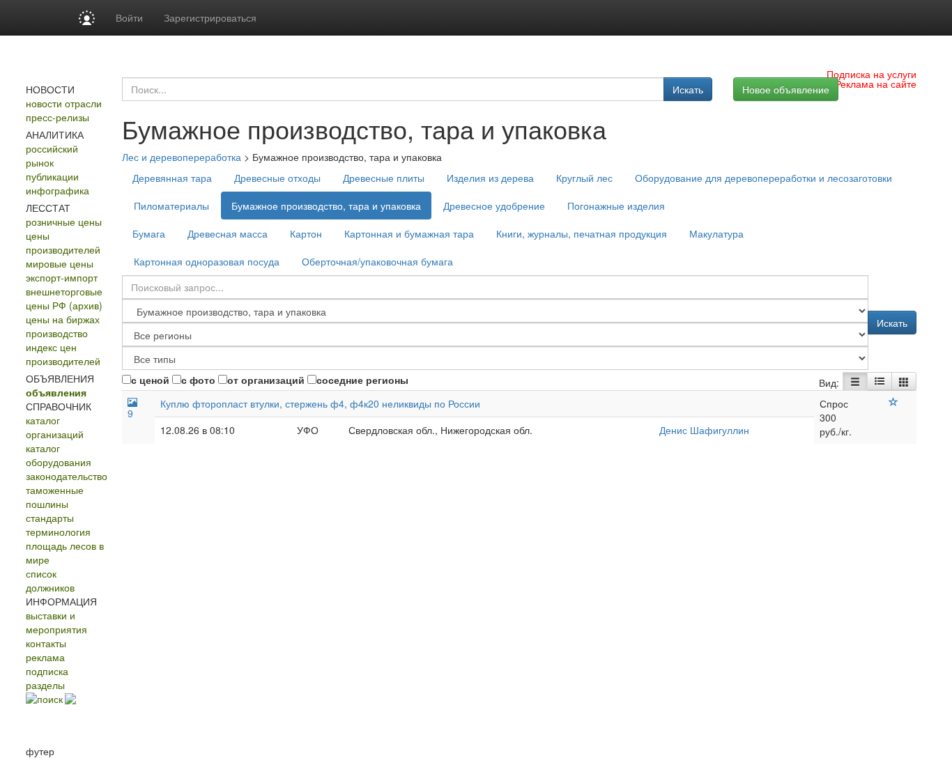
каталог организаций (55, 427)
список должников (50, 580)
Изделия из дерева (490, 178)
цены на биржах (63, 319)
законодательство (66, 476)
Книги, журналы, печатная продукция (581, 233)
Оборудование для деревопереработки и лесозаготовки (763, 178)
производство (57, 333)
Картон (306, 233)
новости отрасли (64, 103)
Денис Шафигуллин (704, 430)
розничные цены (64, 222)
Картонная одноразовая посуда (206, 261)
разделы (45, 685)
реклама (45, 657)
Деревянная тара (172, 178)
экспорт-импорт (62, 277)
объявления (56, 392)
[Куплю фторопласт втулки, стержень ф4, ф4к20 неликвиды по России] (893, 402)
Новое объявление (785, 89)
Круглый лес (584, 178)
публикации (52, 176)
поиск (50, 699)
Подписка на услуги (871, 74)
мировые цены (59, 263)
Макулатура (716, 233)
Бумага (148, 233)
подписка (47, 671)
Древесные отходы (277, 178)
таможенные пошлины (55, 497)
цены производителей (63, 242)
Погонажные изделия (616, 205)
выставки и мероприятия (56, 622)
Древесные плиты (383, 178)
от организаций (266, 380)
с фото (198, 380)
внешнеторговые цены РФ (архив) (64, 298)
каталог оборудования (58, 455)
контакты (46, 643)
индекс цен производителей (63, 354)
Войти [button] (129, 17)
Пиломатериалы (171, 205)
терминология (58, 532)
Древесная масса (227, 233)
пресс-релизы (57, 117)
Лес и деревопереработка (181, 157)
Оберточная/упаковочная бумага (377, 261)
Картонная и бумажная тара (409, 233)
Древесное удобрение (494, 205)
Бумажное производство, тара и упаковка (326, 205)
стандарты (50, 518)
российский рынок (52, 155)
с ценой (150, 380)
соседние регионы (362, 380)
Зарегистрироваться (210, 17)
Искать (688, 89)
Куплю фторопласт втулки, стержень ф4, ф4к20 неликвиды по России (320, 403)
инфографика (57, 190)
